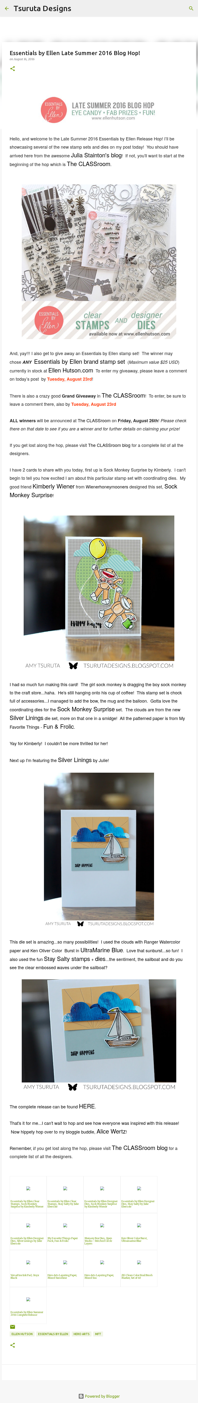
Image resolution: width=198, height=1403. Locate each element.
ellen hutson (22, 1334)
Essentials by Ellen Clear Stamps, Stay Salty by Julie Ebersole (63, 1204)
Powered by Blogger (102, 1396)
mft (98, 1334)
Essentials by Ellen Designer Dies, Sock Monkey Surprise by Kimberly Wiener (101, 1204)
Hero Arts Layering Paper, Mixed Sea (99, 1276)
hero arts (82, 1334)
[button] (12, 69)
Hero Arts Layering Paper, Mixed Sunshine (62, 1276)
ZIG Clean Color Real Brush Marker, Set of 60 (137, 1276)
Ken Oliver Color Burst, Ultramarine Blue (134, 1240)
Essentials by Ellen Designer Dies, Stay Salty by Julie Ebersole (138, 1204)
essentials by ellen (53, 1334)
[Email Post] (12, 1328)
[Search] (78, 8)
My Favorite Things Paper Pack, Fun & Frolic (63, 1240)
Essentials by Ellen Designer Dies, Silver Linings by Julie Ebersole (27, 1241)
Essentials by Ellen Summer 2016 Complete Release (27, 1313)
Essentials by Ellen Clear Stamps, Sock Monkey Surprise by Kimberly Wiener (27, 1204)
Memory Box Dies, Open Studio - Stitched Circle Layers (98, 1241)
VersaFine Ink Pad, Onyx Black (25, 1276)
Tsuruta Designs (42, 8)
